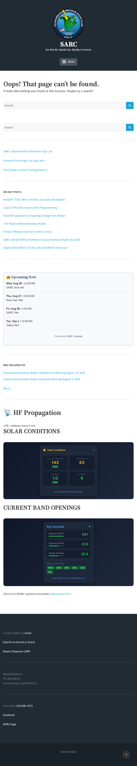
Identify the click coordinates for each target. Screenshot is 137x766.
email (27, 633)
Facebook (9, 715)
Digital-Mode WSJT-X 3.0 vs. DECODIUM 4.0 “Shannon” (36, 247)
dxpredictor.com (61, 594)
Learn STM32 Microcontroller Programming (30, 207)
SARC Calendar (74, 336)
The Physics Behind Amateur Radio (24, 223)
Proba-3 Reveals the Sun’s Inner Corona (27, 231)
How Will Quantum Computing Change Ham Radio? (34, 215)
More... (7, 388)
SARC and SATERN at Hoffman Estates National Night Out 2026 (41, 239)
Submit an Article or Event (19, 642)
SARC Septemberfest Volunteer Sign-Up (27, 151)
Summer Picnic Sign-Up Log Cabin (24, 160)
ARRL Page (9, 724)
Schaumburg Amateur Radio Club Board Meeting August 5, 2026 (42, 379)
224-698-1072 (24, 706)
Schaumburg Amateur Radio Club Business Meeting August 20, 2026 (44, 372)
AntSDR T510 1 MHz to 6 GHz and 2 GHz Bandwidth (34, 199)
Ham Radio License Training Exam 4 (25, 170)
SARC (68, 44)
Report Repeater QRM (16, 651)
